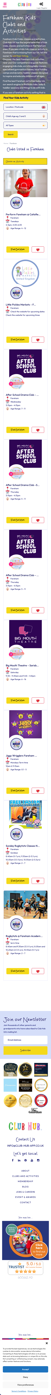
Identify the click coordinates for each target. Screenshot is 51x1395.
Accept (25, 1369)
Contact (25, 1202)
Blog (25, 1186)
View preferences (25, 1384)
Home (6, 143)
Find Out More (18, 249)
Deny (25, 1377)
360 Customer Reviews (34, 1267)
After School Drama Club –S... (23, 485)
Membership (25, 1181)
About (25, 1170)
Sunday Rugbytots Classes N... (23, 845)
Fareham (14, 218)
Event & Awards (25, 1197)
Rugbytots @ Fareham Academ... (24, 936)
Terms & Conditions (18, 1391)
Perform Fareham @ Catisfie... (23, 214)
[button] (46, 1343)
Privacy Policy (33, 1391)
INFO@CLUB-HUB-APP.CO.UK (25, 1145)
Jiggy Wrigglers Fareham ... (21, 755)
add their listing (20, 55)
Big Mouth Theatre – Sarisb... (22, 665)
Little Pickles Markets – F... (21, 304)
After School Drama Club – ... (22, 394)
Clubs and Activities (25, 1176)
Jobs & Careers (25, 1192)
